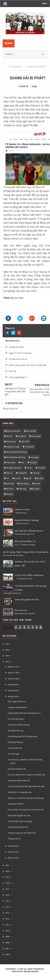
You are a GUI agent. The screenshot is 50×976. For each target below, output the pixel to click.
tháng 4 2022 (13, 696)
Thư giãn (33, 462)
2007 (7, 948)
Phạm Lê (10, 328)
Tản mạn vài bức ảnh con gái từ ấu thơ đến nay (26, 774)
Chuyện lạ (22, 436)
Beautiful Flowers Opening (27, 520)
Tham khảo (10, 462)
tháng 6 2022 (13, 684)
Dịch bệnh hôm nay (15, 730)
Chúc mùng (35, 436)
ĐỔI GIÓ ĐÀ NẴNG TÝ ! (25, 541)
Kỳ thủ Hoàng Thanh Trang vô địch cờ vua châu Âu (25, 552)
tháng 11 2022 (13, 672)
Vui (7, 478)
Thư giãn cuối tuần (13, 468)
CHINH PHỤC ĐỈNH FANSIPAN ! (29, 575)
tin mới (37, 483)
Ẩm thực (9, 494)
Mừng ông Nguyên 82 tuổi (18, 827)
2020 (7, 871)
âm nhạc (9, 489)
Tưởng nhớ (22, 473)
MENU (44, 3)
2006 (7, 954)
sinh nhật (10, 483)
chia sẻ (17, 478)
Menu (10, 43)
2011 (7, 925)
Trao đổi (41, 468)
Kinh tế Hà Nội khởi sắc (17, 769)
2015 (7, 901)
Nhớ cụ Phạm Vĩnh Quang (16, 452)
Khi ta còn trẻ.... (21, 610)
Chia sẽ (9, 436)
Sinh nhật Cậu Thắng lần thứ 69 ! (29, 530)
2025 (7, 644)
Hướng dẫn (29, 446)
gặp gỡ (28, 478)
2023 (7, 655)
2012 (7, 919)
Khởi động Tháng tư (15, 742)
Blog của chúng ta (13, 431)
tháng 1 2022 (13, 858)
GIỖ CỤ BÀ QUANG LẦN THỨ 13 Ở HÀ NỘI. (28, 365)
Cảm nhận (25, 441)
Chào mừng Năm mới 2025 (27, 599)
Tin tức (29, 468)
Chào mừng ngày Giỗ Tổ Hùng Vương (22, 736)
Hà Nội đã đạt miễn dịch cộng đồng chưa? (24, 713)
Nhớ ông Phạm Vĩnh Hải (15, 457)
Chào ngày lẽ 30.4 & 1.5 (17, 701)
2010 (7, 931)
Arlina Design (31, 971)
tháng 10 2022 (13, 678)
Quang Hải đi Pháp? (15, 804)
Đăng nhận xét (10, 408)
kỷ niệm (40, 478)
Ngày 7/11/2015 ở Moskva (20, 353)
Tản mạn (36, 473)
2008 (7, 942)
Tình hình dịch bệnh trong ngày (20, 821)
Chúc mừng (10, 441)
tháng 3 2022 (13, 846)
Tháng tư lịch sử (14, 838)
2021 (7, 865)
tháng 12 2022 (13, 666)
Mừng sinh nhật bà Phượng (19, 725)
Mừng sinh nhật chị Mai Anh (19, 780)
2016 (7, 895)
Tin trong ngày (13, 754)
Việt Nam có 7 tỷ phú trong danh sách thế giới (15, 391)
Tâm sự (9, 473)
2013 (7, 913)
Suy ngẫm (35, 457)
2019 (7, 877)
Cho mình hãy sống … (16, 719)
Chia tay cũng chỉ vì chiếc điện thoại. (22, 833)
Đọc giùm (35, 489)
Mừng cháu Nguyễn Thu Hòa (19, 815)
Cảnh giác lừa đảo (15, 748)
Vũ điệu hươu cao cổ (18, 359)
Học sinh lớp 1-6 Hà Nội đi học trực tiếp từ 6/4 (39, 392)
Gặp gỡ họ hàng (12, 446)
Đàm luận (22, 489)
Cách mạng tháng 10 (18, 377)
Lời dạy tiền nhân (16, 347)
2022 (7, 661)
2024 (7, 650)
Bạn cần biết (31, 431)
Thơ (22, 462)
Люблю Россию (22, 509)
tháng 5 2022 (13, 690)
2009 (7, 936)
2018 (7, 883)
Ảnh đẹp (12, 371)
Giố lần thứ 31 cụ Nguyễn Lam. (20, 792)
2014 (7, 907)
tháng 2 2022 (13, 852)
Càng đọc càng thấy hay (17, 707)
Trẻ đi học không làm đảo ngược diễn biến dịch (26, 786)
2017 (7, 889)
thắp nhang (24, 483)
